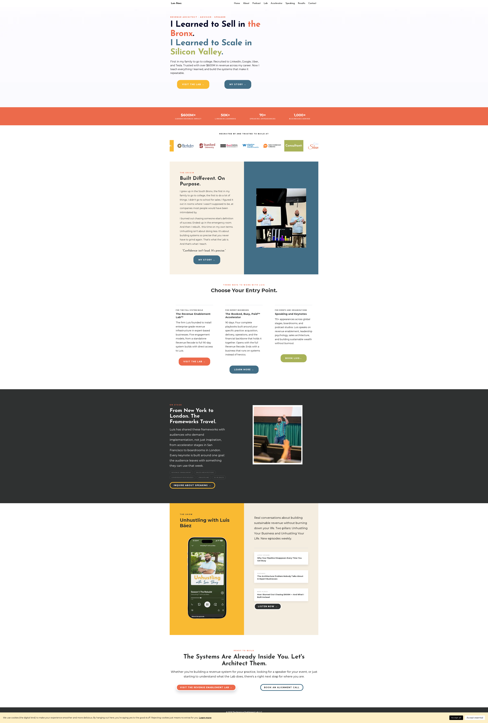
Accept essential (475, 718)
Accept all (456, 718)
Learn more (205, 718)
